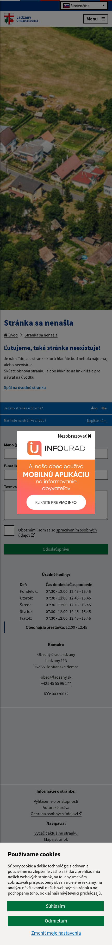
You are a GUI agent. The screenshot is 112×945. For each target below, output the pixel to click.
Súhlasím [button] (55, 906)
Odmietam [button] (56, 921)
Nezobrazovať (73, 436)
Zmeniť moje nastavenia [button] (56, 933)
